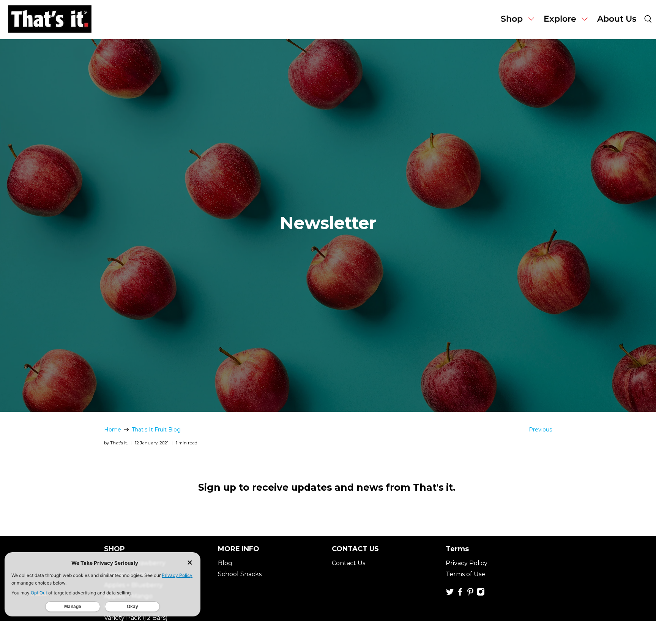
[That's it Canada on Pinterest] (470, 593)
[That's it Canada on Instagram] (480, 593)
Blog (225, 563)
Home (112, 429)
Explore (560, 19)
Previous (540, 429)
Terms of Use (465, 574)
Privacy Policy (466, 563)
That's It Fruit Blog (156, 429)
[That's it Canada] (49, 19)
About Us (616, 19)
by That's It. (116, 443)
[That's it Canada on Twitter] (450, 593)
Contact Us (348, 563)
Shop (512, 19)
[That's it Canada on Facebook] (460, 593)
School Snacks (240, 574)
